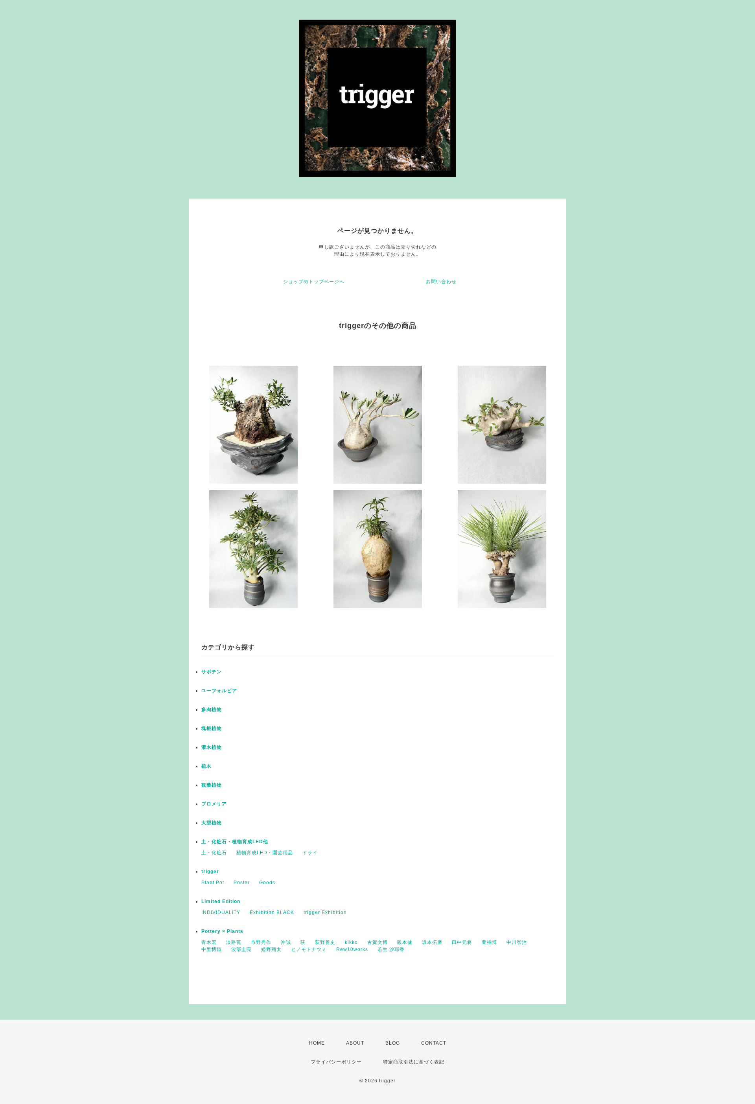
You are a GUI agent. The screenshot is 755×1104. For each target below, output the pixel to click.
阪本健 (404, 942)
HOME (317, 1043)
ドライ (310, 852)
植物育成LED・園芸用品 (264, 852)
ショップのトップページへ (313, 281)
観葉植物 (211, 785)
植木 (206, 766)
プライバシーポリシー (336, 1062)
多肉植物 (211, 709)
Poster (242, 882)
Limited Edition (220, 901)
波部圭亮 (241, 949)
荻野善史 (325, 942)
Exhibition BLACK (272, 912)
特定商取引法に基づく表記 (413, 1062)
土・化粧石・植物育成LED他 (234, 841)
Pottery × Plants (222, 931)
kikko (351, 942)
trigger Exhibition (325, 912)
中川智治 (516, 942)
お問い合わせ (441, 281)
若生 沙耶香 (391, 949)
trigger (210, 871)
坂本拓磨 (432, 942)
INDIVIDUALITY (220, 912)
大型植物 (211, 823)
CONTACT (433, 1043)
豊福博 (489, 942)
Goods (267, 882)
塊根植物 (211, 728)
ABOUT (355, 1043)
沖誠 (286, 942)
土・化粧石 (214, 852)
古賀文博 (377, 942)
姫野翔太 (271, 949)
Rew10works (352, 949)
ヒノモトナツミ (309, 949)
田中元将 (462, 942)
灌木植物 (211, 747)
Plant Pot (212, 882)
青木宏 (209, 942)
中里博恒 (211, 949)
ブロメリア (214, 804)
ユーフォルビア (219, 690)
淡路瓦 (233, 942)
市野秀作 (261, 942)
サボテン (211, 672)
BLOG (392, 1043)
